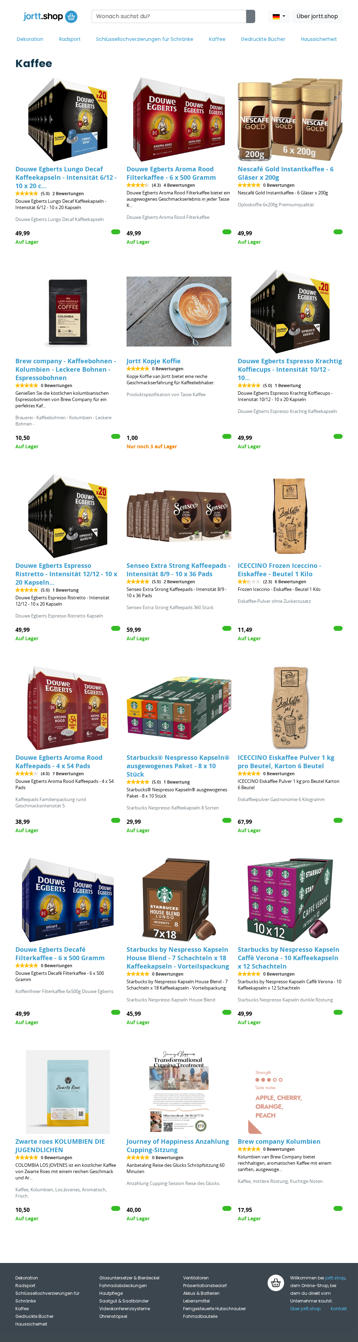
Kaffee (217, 39)
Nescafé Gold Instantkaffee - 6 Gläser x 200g (286, 173)
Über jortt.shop (317, 16)
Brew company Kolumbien (279, 1141)
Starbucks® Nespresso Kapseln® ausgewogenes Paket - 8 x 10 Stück (178, 766)
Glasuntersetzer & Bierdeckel (129, 1278)
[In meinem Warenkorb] (115, 231)
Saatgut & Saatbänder (124, 1301)
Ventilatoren (196, 1278)
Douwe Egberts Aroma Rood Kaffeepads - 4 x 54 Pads (58, 761)
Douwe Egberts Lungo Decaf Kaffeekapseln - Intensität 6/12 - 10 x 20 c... (66, 177)
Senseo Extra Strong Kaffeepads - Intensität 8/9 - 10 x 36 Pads (178, 569)
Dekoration (30, 39)
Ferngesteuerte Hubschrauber (214, 1309)
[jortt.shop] (50, 16)
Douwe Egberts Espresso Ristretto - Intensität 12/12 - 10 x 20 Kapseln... (66, 574)
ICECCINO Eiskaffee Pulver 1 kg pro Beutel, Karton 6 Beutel (286, 761)
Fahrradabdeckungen (123, 1286)
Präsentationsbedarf (205, 1286)
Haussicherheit (319, 39)
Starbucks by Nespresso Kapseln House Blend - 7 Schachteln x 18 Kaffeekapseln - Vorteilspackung (178, 958)
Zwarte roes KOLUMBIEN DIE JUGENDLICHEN (60, 1145)
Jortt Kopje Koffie (154, 361)
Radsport (70, 39)
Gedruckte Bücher (263, 39)
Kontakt (339, 1309)
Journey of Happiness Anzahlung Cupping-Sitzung (178, 1145)
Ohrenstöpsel (113, 1316)
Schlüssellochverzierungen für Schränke (144, 39)
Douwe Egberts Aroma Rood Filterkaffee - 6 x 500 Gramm (171, 173)
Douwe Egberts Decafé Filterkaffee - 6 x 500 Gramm (60, 953)
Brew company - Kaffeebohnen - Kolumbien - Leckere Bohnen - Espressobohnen (65, 369)
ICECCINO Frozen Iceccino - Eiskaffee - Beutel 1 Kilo (279, 569)
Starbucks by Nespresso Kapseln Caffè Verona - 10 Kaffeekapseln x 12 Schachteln (288, 958)
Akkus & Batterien (201, 1293)
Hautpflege (111, 1293)
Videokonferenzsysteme (124, 1309)
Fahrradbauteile (200, 1316)
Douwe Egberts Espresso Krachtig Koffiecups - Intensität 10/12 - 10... (290, 369)
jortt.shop (335, 1278)
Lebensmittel (196, 1301)
